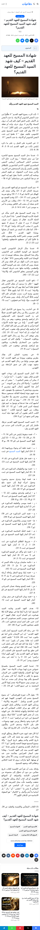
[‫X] (32, 40)
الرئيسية (29, 12)
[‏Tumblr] (22, 855)
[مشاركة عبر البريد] (4, 855)
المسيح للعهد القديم (29, 827)
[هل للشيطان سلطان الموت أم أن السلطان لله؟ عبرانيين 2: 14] (10, 879)
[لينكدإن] (27, 40)
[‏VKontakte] (8, 855)
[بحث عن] (38, 4)
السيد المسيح (14, 451)
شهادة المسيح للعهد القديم (27, 831)
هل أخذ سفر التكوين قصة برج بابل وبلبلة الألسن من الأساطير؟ (30, 900)
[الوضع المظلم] (34, 4)
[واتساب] (18, 40)
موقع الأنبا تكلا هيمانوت (28, 835)
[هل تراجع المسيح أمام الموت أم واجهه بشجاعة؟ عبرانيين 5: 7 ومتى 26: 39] (29, 879)
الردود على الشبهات (20, 12)
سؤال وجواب (10, 12)
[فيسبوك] (36, 40)
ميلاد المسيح (13, 835)
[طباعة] (36, 860)
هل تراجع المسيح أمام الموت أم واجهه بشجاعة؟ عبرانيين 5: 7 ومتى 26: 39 (29, 890)
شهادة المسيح (14, 827)
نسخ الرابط (20, 845)
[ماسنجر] (22, 40)
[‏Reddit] (13, 855)
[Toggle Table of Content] (34, 48)
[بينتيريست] (18, 855)
